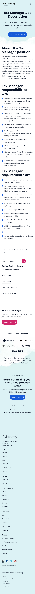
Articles (4, 492)
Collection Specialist (9, 293)
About (4, 515)
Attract (4, 452)
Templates (5, 499)
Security (4, 576)
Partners (5, 530)
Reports (4, 503)
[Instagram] (15, 561)
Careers (4, 522)
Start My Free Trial (9, 322)
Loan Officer (6, 281)
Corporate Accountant (10, 287)
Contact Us (6, 519)
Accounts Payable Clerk (10, 270)
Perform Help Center (9, 542)
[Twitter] (3, 561)
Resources (10, 249)
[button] (30, 4)
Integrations (6, 467)
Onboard (5, 464)
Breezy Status (7, 549)
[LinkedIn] (11, 561)
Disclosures (5, 581)
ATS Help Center (8, 538)
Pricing (4, 471)
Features (5, 479)
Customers (6, 526)
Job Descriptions (21, 249)
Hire (3, 460)
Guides (4, 495)
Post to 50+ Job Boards (17, 34)
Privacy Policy (6, 586)
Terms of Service (6, 583)
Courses (5, 507)
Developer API (7, 546)
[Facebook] (7, 561)
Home (3, 249)
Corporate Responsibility (8, 578)
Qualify (4, 456)
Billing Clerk (6, 275)
